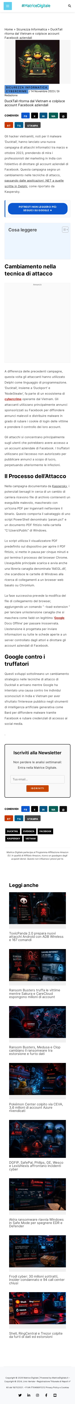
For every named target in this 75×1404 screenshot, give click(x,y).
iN (43, 116)
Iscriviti (37, 788)
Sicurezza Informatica (31, 29)
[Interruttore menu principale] (8, 6)
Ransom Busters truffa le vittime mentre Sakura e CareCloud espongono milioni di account (34, 993)
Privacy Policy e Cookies (57, 1387)
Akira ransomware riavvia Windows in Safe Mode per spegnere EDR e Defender (36, 1222)
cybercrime (13, 399)
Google (59, 618)
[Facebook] (46, 1395)
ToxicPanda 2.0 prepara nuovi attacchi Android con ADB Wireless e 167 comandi (36, 936)
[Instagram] (37, 1395)
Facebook (45, 831)
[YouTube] (55, 1395)
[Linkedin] (28, 1395)
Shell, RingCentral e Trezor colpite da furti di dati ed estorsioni (36, 1335)
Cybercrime (16, 91)
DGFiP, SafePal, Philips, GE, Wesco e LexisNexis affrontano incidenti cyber (36, 1165)
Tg (19, 125)
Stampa (32, 125)
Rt (9, 125)
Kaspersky (59, 486)
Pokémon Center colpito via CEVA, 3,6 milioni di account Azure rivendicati (36, 1107)
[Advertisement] (37, 325)
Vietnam (30, 838)
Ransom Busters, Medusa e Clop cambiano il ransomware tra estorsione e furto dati (34, 1050)
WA (53, 116)
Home (9, 29)
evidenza (28, 831)
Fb (25, 116)
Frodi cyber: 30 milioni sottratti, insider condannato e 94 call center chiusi (37, 1279)
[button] (69, 6)
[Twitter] (20, 1395)
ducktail (12, 831)
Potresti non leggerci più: (38, 208)
